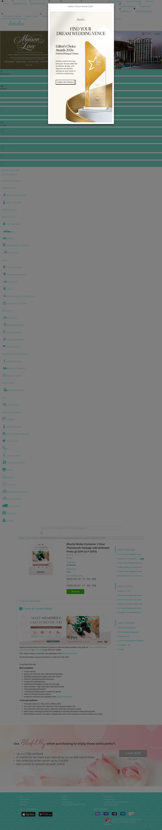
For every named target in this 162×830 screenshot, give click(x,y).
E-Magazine (126, 11)
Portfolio (150, 1)
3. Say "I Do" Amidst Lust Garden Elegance (130, 600)
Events (64, 797)
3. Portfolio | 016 (123, 636)
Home (6, 3)
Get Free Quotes (38, 3)
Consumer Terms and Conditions (116, 802)
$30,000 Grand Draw (64, 697)
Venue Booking (114, 1)
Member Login (71, 16)
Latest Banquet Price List (93, 3)
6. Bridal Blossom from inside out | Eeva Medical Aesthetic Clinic (130, 576)
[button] (2, 50)
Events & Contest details (29, 601)
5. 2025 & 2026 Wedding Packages (130, 571)
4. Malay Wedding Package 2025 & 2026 (130, 567)
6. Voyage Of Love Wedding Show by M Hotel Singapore (130, 612)
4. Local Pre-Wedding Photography (130, 641)
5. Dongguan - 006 (124, 645)
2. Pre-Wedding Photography (128, 632)
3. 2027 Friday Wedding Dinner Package (130, 563)
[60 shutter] (65, 629)
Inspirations (145, 6)
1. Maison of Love (124, 591)
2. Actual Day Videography (127, 559)
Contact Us (108, 797)
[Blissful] (28, 814)
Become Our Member (51, 16)
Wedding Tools (19, 3)
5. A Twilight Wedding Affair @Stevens (130, 608)
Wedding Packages (143, 11)
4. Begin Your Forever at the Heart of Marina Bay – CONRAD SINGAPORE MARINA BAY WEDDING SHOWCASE (130, 604)
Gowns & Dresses (133, 1)
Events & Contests (69, 3)
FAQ (21, 797)
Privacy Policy (109, 799)
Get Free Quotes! (89, 19)
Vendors (53, 3)
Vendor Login (31, 16)
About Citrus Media (111, 804)
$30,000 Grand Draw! (70, 653)
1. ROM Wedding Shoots (126, 628)
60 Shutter (71, 565)
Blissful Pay (24, 802)
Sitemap (23, 804)
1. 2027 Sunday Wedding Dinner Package (130, 554)
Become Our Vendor (12, 16)
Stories (111, 6)
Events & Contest (32, 538)
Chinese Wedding (128, 6)
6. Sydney (120, 649)
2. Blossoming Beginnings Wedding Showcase (130, 595)
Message (75, 591)
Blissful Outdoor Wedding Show (74, 804)
